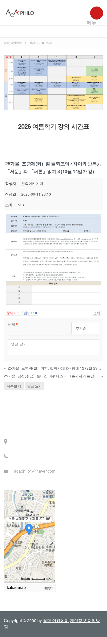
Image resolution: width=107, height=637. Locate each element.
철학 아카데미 (56, 620)
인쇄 (96, 312)
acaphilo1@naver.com (34, 471)
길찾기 (48, 588)
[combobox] (85, 328)
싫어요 (30, 312)
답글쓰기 (34, 386)
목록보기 (13, 386)
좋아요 (13, 312)
